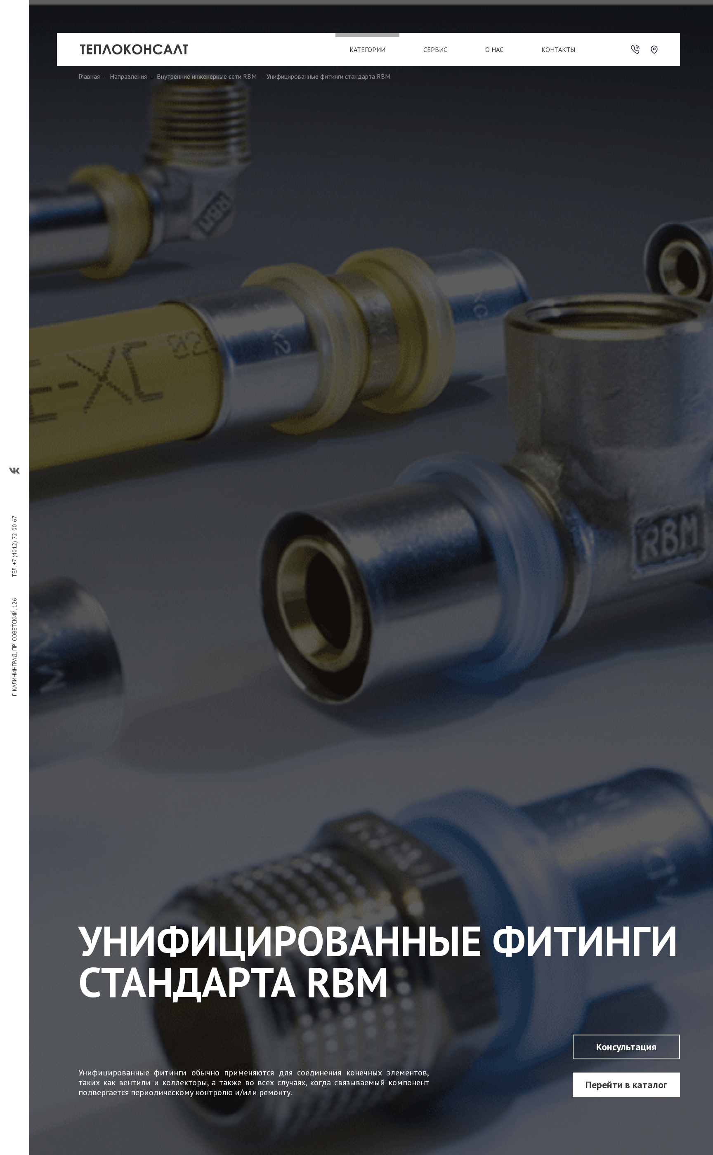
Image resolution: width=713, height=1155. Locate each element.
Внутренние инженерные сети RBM (207, 76)
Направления (128, 76)
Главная (89, 76)
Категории (367, 49)
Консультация (626, 1046)
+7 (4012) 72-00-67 (14, 540)
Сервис (435, 49)
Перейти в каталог (626, 1084)
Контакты (558, 49)
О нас (494, 49)
